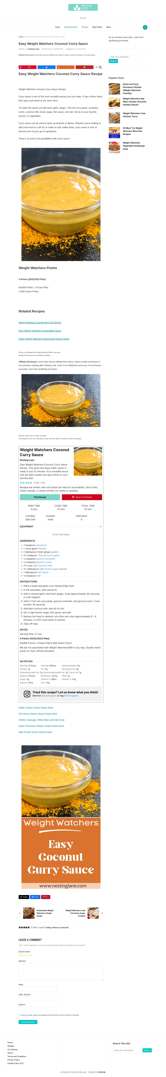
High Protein (97, 27)
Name (21, 985)
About (108, 27)
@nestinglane (49, 695)
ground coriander (46, 558)
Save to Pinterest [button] (83, 497)
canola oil (41, 545)
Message (22, 961)
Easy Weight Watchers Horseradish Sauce (40, 331)
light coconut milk (42, 565)
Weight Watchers (71, 27)
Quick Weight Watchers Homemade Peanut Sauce (44, 339)
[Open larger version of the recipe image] (88, 461)
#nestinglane (71, 695)
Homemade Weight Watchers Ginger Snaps (45, 913)
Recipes (85, 27)
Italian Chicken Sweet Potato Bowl (36, 707)
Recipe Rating (24, 952)
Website (22, 1005)
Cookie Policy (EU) (15, 1063)
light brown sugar (49, 569)
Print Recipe (40, 497)
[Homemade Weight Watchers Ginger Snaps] (28, 913)
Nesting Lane (33, 49)
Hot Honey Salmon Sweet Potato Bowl (38, 714)
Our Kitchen (12, 1049)
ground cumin (44, 562)
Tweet (25, 897)
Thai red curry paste (48, 555)
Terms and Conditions (16, 1056)
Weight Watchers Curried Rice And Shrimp (40, 322)
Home (57, 27)
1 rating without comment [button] (56, 927)
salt (39, 575)
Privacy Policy (13, 1060)
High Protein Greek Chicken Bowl (35, 732)
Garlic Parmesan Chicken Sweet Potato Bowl (41, 726)
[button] (21, 482)
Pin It (47, 897)
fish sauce (43, 572)
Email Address (25, 995)
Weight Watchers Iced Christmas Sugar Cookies (75, 913)
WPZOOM (101, 1072)
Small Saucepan (61, 534)
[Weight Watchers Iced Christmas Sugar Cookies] (93, 913)
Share (36, 897)
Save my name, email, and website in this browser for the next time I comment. (50, 1015)
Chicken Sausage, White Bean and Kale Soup (41, 720)
